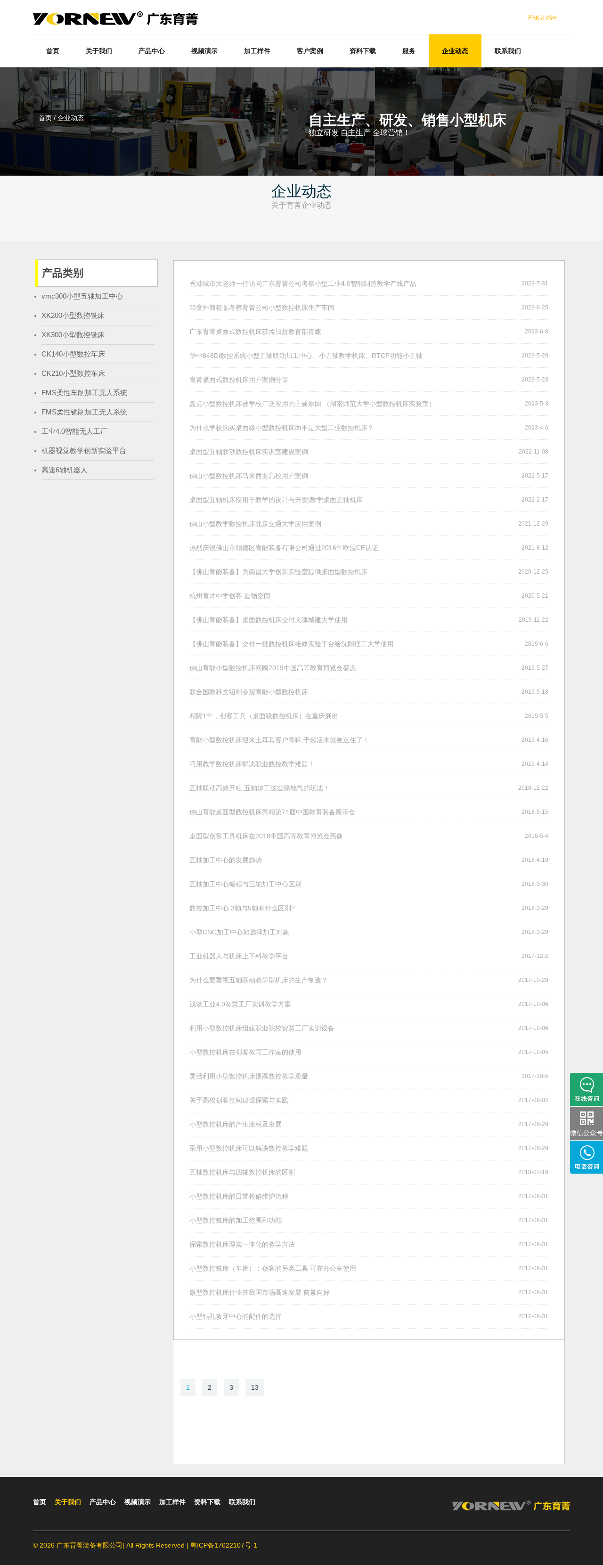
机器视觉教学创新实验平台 (83, 450)
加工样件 (257, 51)
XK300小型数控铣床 (73, 335)
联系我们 (508, 51)
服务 (409, 51)
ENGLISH (542, 18)
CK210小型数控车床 (73, 373)
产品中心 (152, 51)
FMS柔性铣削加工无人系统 (84, 412)
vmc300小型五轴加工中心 (82, 296)
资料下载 (363, 51)
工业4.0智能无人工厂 (74, 431)
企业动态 (455, 51)
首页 (52, 51)
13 (255, 1387)
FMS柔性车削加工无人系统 (84, 393)
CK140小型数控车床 (73, 354)
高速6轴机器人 (64, 470)
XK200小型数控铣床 (73, 315)
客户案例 (310, 51)
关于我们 (99, 51)
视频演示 (204, 51)
